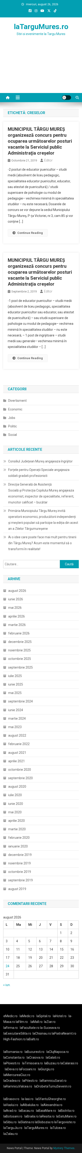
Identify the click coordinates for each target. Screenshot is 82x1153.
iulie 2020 (15, 795)
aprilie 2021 (16, 761)
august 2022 (17, 735)
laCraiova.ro (35, 1057)
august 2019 (17, 889)
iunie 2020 (15, 804)
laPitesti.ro (30, 1080)
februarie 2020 (19, 837)
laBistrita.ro (66, 1110)
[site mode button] (66, 97)
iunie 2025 (15, 684)
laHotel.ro (60, 1016)
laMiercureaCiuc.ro (16, 1075)
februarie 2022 (19, 744)
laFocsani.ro (27, 1069)
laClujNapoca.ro (57, 1052)
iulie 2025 (15, 676)
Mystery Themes (63, 1148)
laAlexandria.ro (51, 1105)
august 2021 (17, 752)
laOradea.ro (11, 1080)
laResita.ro (47, 1116)
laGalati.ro (53, 1057)
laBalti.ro (32, 1039)
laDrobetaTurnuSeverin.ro (52, 1086)
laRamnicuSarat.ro (53, 1080)
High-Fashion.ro (14, 1039)
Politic (12, 426)
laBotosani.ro (12, 1116)
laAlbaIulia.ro (29, 1105)
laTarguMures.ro (41, 26)
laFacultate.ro (30, 1028)
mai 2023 (15, 727)
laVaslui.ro (11, 1105)
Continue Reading (30, 233)
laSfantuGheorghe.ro (51, 1099)
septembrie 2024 (20, 701)
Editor (48, 160)
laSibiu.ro (10, 1122)
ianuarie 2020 (18, 846)
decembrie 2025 (20, 642)
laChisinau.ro (42, 1033)
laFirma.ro (10, 1028)
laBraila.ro (31, 1116)
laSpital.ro (43, 1016)
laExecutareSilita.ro (17, 1033)
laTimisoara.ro (32, 1063)
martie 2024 (17, 718)
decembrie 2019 (20, 855)
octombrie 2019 (19, 872)
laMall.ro (37, 1022)
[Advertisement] (41, 70)
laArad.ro (10, 1110)
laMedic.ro (27, 1016)
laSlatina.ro (26, 1122)
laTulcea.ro (58, 1128)
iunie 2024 (15, 710)
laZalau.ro (10, 1134)
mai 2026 (15, 607)
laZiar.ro (50, 1022)
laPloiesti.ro (11, 1063)
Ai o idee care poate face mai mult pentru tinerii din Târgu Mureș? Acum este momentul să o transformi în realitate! (42, 543)
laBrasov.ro (11, 1099)
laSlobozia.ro (44, 1122)
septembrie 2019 (20, 880)
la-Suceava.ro (50, 1028)
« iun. (6, 985)
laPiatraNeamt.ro (64, 1033)
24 (7, 966)
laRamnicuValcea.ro (17, 1086)
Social (12, 435)
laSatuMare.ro (66, 1116)
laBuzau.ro (52, 1063)
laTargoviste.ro (65, 1122)
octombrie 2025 (19, 659)
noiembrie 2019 (19, 863)
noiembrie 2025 (19, 650)
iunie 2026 (15, 599)
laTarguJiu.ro (13, 1128)
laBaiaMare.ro (46, 1110)
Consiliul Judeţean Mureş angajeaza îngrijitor (40, 461)
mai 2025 (15, 693)
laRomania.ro (13, 1052)
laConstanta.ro (14, 1057)
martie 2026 (17, 625)
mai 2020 (15, 812)
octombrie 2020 (19, 769)
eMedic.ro (10, 1016)
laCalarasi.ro (69, 1063)
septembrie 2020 (20, 778)
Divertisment (17, 400)
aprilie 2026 (16, 616)
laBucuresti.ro (34, 1052)
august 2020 (17, 786)
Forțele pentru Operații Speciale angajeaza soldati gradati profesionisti (38, 473)
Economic (15, 409)
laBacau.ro (26, 1110)
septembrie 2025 (20, 667)
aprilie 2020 (16, 820)
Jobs (11, 418)
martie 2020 (17, 829)
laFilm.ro (22, 1022)
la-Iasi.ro (27, 1099)
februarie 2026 (19, 633)
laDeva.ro (11, 1069)
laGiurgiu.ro (47, 1069)
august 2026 (17, 591)
